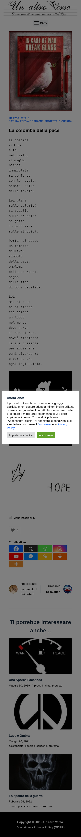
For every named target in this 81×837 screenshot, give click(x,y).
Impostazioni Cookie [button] (20, 435)
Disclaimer (44, 424)
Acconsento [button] (46, 435)
